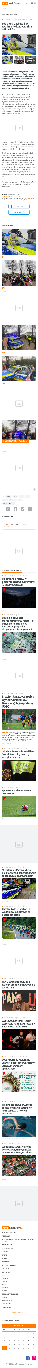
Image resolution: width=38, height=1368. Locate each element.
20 (19, 1344)
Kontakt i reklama (9, 1233)
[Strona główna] (11, 3)
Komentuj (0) (19, 212)
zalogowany (8, 526)
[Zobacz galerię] (7, 60)
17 (4, 1344)
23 (33, 1344)
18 (9, 1344)
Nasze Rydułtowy (7, 1300)
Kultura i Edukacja (9, 1018)
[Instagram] (34, 1358)
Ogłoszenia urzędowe (8, 1248)
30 (33, 1348)
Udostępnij (19, 206)
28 (23, 1348)
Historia (4, 1281)
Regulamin (6, 1236)
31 (4, 1352)
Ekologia (4, 1297)
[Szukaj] (35, 3)
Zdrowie (4, 1290)
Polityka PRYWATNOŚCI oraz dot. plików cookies (18, 1240)
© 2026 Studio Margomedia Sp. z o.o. (19, 1364)
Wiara (3, 1275)
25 (9, 1348)
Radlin (5, 500)
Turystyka (5, 1278)
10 (4, 1340)
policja (21, 496)
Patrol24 (5, 1269)
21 (23, 1344)
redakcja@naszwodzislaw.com (11, 196)
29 (28, 1348)
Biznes (4, 1258)
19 (14, 1344)
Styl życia (6, 1272)
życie (20, 500)
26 (14, 1348)
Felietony (5, 1251)
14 (23, 1340)
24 (4, 1348)
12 (14, 1340)
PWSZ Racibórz (6, 1303)
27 (18, 1348)
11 (9, 1340)
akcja (15, 496)
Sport (5, 693)
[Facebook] (28, 1358)
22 (28, 1344)
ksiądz (27, 496)
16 (33, 1340)
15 (28, 1340)
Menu (27, 3)
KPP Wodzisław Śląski (8, 503)
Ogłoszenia (6, 1307)
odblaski (8, 496)
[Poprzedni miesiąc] (33, 1326)
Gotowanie (5, 1287)
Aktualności (8, 20)
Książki (4, 1284)
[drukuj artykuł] (8, 509)
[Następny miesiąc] (4, 1326)
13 (18, 1340)
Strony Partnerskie (9, 615)
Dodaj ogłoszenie (19, 1312)
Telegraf (5, 1262)
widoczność (13, 500)
